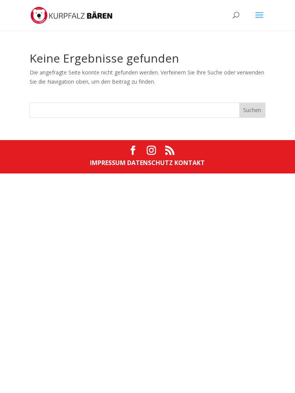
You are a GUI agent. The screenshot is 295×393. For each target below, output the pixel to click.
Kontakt (189, 163)
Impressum (108, 163)
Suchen (252, 110)
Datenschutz (150, 163)
